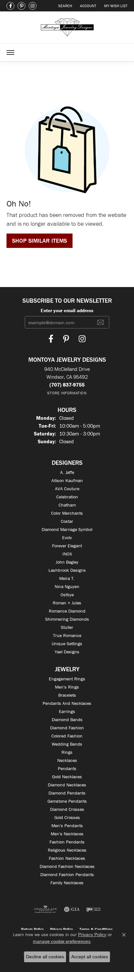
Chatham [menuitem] (67, 505)
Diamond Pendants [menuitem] (67, 793)
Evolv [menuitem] (67, 537)
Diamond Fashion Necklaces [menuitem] (67, 866)
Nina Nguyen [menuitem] (67, 586)
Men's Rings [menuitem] (67, 687)
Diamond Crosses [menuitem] (67, 809)
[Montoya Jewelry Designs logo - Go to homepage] (67, 27)
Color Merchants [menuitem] (67, 513)
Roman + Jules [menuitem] (67, 603)
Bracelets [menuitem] (67, 695)
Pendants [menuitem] (67, 768)
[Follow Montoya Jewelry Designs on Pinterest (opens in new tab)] (21, 6)
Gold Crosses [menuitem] (67, 817)
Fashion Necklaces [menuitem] (67, 858)
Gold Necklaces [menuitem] (67, 777)
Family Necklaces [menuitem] (67, 883)
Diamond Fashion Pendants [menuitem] (67, 874)
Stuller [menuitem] (67, 627)
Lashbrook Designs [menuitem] (67, 570)
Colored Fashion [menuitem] (67, 736)
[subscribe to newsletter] (100, 322)
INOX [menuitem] (67, 554)
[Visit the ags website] (46, 909)
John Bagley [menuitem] (67, 562)
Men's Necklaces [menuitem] (67, 834)
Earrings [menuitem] (67, 711)
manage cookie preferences (61, 941)
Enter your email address (67, 310)
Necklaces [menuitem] (67, 760)
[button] (64, 5)
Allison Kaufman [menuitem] (67, 480)
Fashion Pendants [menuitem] (67, 842)
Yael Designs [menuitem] (67, 652)
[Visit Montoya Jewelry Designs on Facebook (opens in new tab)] (10, 6)
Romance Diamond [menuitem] (67, 611)
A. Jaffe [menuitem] (67, 472)
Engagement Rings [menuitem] (67, 679)
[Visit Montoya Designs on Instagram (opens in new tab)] (32, 6)
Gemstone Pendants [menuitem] (67, 801)
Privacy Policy (92, 934)
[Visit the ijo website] (93, 909)
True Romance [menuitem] (67, 635)
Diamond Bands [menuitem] (67, 719)
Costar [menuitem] (67, 521)
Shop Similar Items (39, 240)
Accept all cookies (89, 956)
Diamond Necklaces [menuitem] (67, 785)
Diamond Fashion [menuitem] (67, 728)
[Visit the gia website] (72, 909)
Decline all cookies (45, 956)
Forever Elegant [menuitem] (67, 546)
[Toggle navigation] (10, 52)
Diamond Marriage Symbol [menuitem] (67, 529)
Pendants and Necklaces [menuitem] (67, 703)
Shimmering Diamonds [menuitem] (67, 619)
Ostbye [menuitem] (67, 595)
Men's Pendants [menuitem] (67, 825)
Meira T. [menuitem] (67, 578)
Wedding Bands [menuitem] (67, 744)
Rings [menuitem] (67, 752)
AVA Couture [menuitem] (67, 489)
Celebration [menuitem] (67, 497)
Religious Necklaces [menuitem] (67, 850)
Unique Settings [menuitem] (67, 643)
